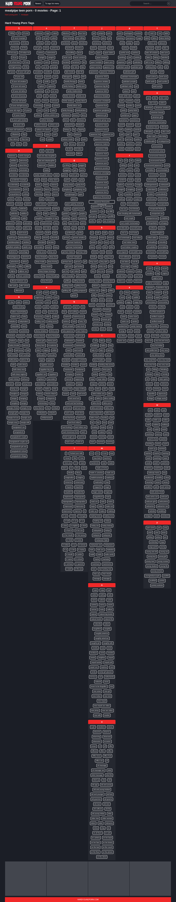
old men (107, 804)
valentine (150, 288)
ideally (70, 473)
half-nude (80, 336)
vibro (157, 374)
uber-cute (163, 98)
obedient (101, 727)
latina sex (108, 408)
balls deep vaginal (19, 374)
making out (98, 521)
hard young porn (11, 15)
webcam (164, 497)
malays (107, 530)
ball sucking (24, 355)
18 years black (18, 115)
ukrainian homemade (157, 122)
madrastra (98, 482)
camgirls (51, 57)
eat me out (53, 312)
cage (47, 33)
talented (165, 57)
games (83, 175)
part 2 (136, 134)
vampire (158, 293)
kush (103, 329)
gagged (82, 165)
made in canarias (96, 473)
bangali (24, 389)
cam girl (38, 48)
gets (83, 271)
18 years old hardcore (15, 130)
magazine (98, 487)
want (166, 434)
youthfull (153, 581)
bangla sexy (12, 422)
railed (138, 161)
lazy (104, 422)
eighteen (41, 379)
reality (135, 266)
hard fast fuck (69, 418)
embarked (42, 413)
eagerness (39, 297)
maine (110, 501)
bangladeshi (19, 432)
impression (80, 506)
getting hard (67, 286)
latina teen (109, 413)
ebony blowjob (52, 336)
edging (46, 350)
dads (56, 175)
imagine (80, 477)
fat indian (78, 149)
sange (122, 331)
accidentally (13, 185)
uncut (163, 175)
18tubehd (15, 134)
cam (54, 43)
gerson (77, 262)
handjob (66, 360)
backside (10, 336)
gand (74, 180)
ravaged (121, 189)
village (150, 398)
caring (47, 106)
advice (24, 262)
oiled (109, 770)
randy (130, 180)
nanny (102, 605)
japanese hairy (101, 125)
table (166, 33)
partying (130, 149)
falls (83, 77)
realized (121, 271)
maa (111, 453)
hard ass (67, 408)
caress (45, 101)
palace (126, 91)
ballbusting (13, 360)
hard (73, 394)
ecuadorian (52, 345)
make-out (109, 506)
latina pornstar (96, 408)
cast (42, 139)
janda (110, 48)
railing (123, 165)
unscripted (163, 247)
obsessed (107, 737)
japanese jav (108, 134)
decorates (39, 247)
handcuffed (69, 355)
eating (55, 317)
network (98, 682)
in (84, 511)
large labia (102, 379)
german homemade (74, 247)
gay (64, 223)
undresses (163, 199)
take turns (164, 53)
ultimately (148, 132)
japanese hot (95, 134)
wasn (166, 458)
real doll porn (136, 228)
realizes (130, 271)
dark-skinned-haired (42, 209)
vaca (157, 268)
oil (107, 761)
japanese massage (102, 139)
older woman (107, 818)
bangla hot (25, 413)
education (41, 355)
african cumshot (23, 276)
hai (83, 307)
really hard (121, 276)
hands (83, 365)
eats (42, 326)
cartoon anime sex (51, 115)
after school (24, 286)
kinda (109, 252)
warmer (148, 453)
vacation (150, 273)
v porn (149, 268)
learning (110, 442)
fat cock (81, 144)
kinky (94, 266)
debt (55, 233)
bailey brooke (14, 345)
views (165, 389)
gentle (81, 228)
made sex (110, 473)
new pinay (95, 710)
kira (110, 266)
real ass (124, 209)
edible (54, 350)
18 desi (25, 43)
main (103, 501)
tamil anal (163, 77)
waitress (158, 415)
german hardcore (74, 242)
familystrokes (81, 110)
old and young (106, 785)
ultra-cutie (151, 136)
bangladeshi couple (19, 437)
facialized (75, 62)
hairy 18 (82, 321)
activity (26, 199)
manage (97, 578)
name (109, 600)
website (152, 511)
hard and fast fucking (74, 403)
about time (23, 165)
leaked (101, 432)
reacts (137, 194)
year (157, 532)
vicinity (165, 374)
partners (130, 144)
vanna (149, 297)
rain (136, 165)
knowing (107, 310)
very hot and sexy (161, 341)
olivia (96, 828)
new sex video (107, 710)
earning (39, 302)
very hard (165, 336)
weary (165, 482)
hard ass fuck (79, 408)
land (108, 360)
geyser (74, 295)
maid (108, 497)
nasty (102, 609)
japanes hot (108, 67)
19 (13, 144)
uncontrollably (162, 170)
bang (18, 384)
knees (109, 295)
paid (122, 43)
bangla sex (26, 418)
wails (157, 410)
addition (24, 213)
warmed (162, 449)
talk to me (149, 62)
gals (75, 170)
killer (111, 247)
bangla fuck (25, 408)
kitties (111, 290)
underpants (164, 185)
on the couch (107, 847)
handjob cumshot (78, 360)
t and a (152, 33)
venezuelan (163, 302)
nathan (109, 609)
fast (77, 139)
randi (138, 175)
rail (131, 161)
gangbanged (70, 194)
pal (136, 86)
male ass (100, 550)
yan (159, 528)
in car (75, 521)
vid (147, 379)
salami (129, 307)
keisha (110, 238)
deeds (48, 247)
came (46, 48)
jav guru (93, 216)
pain (136, 43)
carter (53, 110)
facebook (65, 43)
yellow (158, 537)
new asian (97, 691)
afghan (13, 271)
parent (121, 125)
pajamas (121, 62)
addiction (14, 213)
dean (55, 228)
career (53, 96)
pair (129, 57)
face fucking (68, 38)
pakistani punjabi (129, 81)
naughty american (102, 638)
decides (51, 242)
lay (92, 422)
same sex (125, 321)
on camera (96, 838)
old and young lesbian (102, 790)
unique (161, 228)
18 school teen (14, 62)
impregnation (81, 501)
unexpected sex (157, 213)
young (163, 547)
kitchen (95, 286)
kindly (93, 257)
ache (26, 189)
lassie (110, 384)
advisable (11, 266)
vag (157, 273)
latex (109, 394)
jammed (102, 48)
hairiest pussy (78, 317)
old (109, 780)
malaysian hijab (102, 540)
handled (65, 365)
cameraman (51, 53)
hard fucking (66, 427)
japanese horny (102, 130)
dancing (39, 194)
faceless (79, 48)
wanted (163, 439)
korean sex (98, 324)
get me (65, 271)
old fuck (109, 794)
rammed (122, 175)
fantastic (80, 125)
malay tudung (107, 526)
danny (47, 194)
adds (24, 218)
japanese (93, 72)
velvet (165, 297)
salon (121, 312)
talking (166, 62)
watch (156, 463)
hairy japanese (67, 331)
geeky (67, 228)
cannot (47, 77)
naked (101, 600)
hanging (69, 374)
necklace (93, 653)
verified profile (152, 326)
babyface (12, 321)
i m (76, 463)
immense (68, 482)
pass (137, 149)
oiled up (96, 780)
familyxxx (66, 115)
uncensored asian (157, 151)
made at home (102, 468)
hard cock (69, 413)
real (123, 204)
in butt (67, 521)
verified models (157, 321)
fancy (84, 115)
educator (52, 355)
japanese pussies (101, 168)
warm (165, 444)
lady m (93, 350)
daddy (46, 170)
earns (48, 302)
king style (104, 262)
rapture (120, 185)
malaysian (107, 535)
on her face (95, 842)
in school (78, 559)
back (24, 326)
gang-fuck (80, 185)
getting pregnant (79, 290)
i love (82, 458)
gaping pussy (78, 209)
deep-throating (52, 276)
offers (102, 751)
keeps (102, 238)
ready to (138, 199)
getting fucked (78, 281)
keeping (94, 238)
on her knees (108, 842)
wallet (156, 429)
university (163, 238)
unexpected (163, 204)
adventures (15, 262)
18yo (24, 134)
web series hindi (157, 492)
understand (151, 189)
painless (135, 53)
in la (65, 550)
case (55, 130)
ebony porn (52, 341)
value (149, 293)
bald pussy (19, 350)
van (165, 293)
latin (91, 398)
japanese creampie (102, 101)
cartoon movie (40, 125)
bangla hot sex (13, 418)
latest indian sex (98, 394)
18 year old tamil (19, 101)
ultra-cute (165, 132)
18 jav (14, 57)
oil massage (101, 765)
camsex (55, 62)
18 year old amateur (18, 81)
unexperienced (152, 218)
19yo (19, 144)
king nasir (93, 262)
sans (130, 331)
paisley (137, 57)
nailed (94, 595)
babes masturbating (19, 312)
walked (156, 424)
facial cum (67, 57)
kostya (107, 324)
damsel (54, 185)
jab (94, 33)
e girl (39, 293)
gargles (82, 213)
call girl (45, 38)
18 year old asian (19, 86)
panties (130, 106)
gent (74, 228)
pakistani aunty (123, 67)
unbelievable (150, 141)
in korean (82, 545)
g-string (66, 165)
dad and (50, 151)
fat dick (69, 149)
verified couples (157, 317)
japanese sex (102, 178)
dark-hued (52, 204)
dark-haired (41, 204)
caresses (54, 101)
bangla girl (13, 413)
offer (110, 746)
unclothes (150, 170)
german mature (68, 252)
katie (98, 233)
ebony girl (40, 341)
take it (165, 48)
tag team (150, 48)
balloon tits (25, 360)
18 (19, 33)
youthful (166, 576)
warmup (166, 453)
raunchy (130, 185)
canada (54, 67)
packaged (128, 33)
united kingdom (157, 233)
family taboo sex (74, 106)
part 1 (129, 134)
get (85, 262)
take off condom (152, 53)
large (92, 379)
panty (124, 110)
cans (55, 77)
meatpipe (24, 15)
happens (70, 384)
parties (137, 139)
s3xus (127, 293)
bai (27, 341)
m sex (104, 453)
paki (129, 62)
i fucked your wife (76, 453)
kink (112, 262)
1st (25, 144)
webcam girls (151, 501)
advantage (24, 252)
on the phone (108, 852)
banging (23, 398)
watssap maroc (154, 473)
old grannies (96, 799)
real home (134, 233)
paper (135, 115)
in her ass (79, 530)
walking (165, 424)
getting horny (80, 286)
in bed (72, 516)
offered (94, 751)
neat (102, 648)
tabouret (162, 43)
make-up (93, 511)
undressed (152, 199)
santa (137, 331)
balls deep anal (19, 370)
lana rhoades (99, 360)
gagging (67, 170)
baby (24, 317)
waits (166, 415)
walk (148, 424)
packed (138, 33)
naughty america (102, 633)
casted (49, 139)
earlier (48, 297)
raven (139, 189)
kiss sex (101, 271)
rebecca (121, 281)
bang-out (14, 389)
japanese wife (97, 207)
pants (138, 106)
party (121, 149)
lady (110, 345)
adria (19, 228)
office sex (99, 761)
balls (13, 365)
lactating (95, 345)
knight (94, 300)
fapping (81, 130)
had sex (67, 307)
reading (121, 199)
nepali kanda (96, 662)
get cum (69, 266)
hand (69, 350)
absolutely (24, 170)
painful (133, 48)
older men (95, 818)
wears (158, 482)
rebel (129, 281)
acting (25, 194)
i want (82, 463)
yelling (150, 537)
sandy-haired (136, 326)
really (139, 271)
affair (20, 266)
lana (108, 355)
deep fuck (53, 257)
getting (67, 281)
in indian (66, 545)
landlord (96, 370)
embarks (52, 413)
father (79, 154)
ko (101, 315)
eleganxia (51, 398)
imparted (78, 487)
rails (130, 165)
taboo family (164, 38)
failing (66, 67)
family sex (81, 96)
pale (133, 91)
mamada (106, 559)
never (106, 682)
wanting (149, 444)
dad (41, 151)
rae (120, 161)
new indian (97, 696)
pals (121, 101)
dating (53, 213)
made (111, 463)
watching (158, 468)
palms (136, 96)
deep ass (52, 252)
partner (121, 144)
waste (148, 463)
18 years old (19, 125)
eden (38, 350)
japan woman (96, 67)
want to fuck (152, 439)
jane (91, 53)
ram (136, 170)
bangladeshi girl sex (19, 446)
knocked (100, 305)
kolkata (108, 315)
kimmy (95, 252)
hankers (79, 374)
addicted (23, 209)
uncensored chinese (157, 156)
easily (38, 307)
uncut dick (163, 180)
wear (167, 477)
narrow (94, 609)
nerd (112, 667)
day (36, 223)
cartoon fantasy (46, 120)
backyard (20, 336)
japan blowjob (102, 57)
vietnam (164, 384)
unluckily (162, 242)
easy (38, 312)
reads (129, 199)
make (100, 506)
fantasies (81, 120)
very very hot (150, 365)
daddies (52, 165)
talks (160, 67)
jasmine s (94, 211)
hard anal (81, 394)
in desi (64, 526)
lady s (102, 350)
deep (56, 247)
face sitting (80, 38)
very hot (149, 341)
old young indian (98, 814)
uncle (167, 165)
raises (130, 170)
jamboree (107, 43)
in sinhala (68, 564)
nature (106, 624)
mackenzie (95, 463)
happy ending (80, 389)
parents (130, 125)
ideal (84, 468)
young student (152, 566)
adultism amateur (13, 247)
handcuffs (80, 355)
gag (74, 165)
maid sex (94, 501)
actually (19, 204)
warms (156, 453)
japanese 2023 (102, 77)
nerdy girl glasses (105, 672)
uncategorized (163, 141)
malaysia (96, 535)
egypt (42, 360)
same (124, 317)
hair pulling (73, 312)
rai (126, 161)
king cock (108, 257)
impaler (69, 487)
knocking (97, 310)
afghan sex (23, 271)
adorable (27, 223)
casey (47, 134)
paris (138, 125)
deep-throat (39, 276)
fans (73, 120)
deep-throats (46, 281)
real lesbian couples (129, 247)
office (110, 751)
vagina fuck (157, 278)
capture (41, 86)
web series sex (152, 497)
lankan (102, 374)
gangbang (67, 189)
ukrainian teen (152, 127)
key (100, 242)
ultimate (164, 127)
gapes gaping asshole (74, 204)
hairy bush (81, 326)
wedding (161, 511)
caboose (39, 33)
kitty (94, 295)
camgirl (42, 57)
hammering (80, 345)
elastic (38, 389)
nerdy (93, 672)
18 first (23, 48)
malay (107, 521)
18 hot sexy (12, 53)
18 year (11, 72)
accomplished (15, 189)
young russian (163, 561)
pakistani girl (136, 67)
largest (93, 384)
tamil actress (151, 77)
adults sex (27, 247)
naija (102, 590)
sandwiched (122, 326)
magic (107, 487)
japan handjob (96, 62)
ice (71, 468)
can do (45, 67)
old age (95, 785)
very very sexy (163, 365)
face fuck (82, 33)
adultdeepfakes (14, 242)
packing (120, 38)
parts (138, 144)
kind (102, 252)
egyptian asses (46, 365)
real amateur (132, 204)
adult (13, 233)
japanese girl (102, 115)
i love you (67, 463)
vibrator (149, 374)
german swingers (74, 257)
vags (165, 283)
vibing (155, 370)
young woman (157, 571)
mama (97, 559)
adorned (10, 228)
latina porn (107, 403)
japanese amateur (102, 81)
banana (10, 384)
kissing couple (95, 281)
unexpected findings (157, 209)
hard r (83, 432)
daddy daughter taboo (43, 175)
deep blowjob (41, 257)
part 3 (121, 139)
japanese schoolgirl (101, 173)
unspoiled (152, 257)
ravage (138, 185)
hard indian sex (80, 427)
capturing (39, 91)
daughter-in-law (51, 218)
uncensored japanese (153, 165)
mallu (99, 554)
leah (110, 427)
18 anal (25, 33)
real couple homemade (129, 223)
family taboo (81, 101)
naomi (110, 605)
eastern (54, 307)
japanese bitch (101, 91)
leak (94, 432)
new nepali (102, 701)
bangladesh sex (19, 427)
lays (98, 422)
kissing (105, 276)
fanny (66, 120)
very (147, 336)
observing (96, 737)
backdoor (13, 331)
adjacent (10, 223)
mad (103, 463)
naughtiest (97, 629)
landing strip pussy (106, 365)
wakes (165, 420)
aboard (13, 165)
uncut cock (152, 180)
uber (155, 98)
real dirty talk (123, 228)
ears (55, 302)
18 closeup (14, 43)
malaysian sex (96, 545)
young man (150, 561)
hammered (68, 345)
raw (120, 194)
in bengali (82, 516)
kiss (93, 271)
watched (165, 463)
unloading (152, 242)
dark (41, 199)
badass (12, 341)
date (45, 213)
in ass (65, 516)
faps (69, 134)
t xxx (159, 33)
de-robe (47, 228)
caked (55, 33)
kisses (97, 276)
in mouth (69, 554)
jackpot (101, 33)
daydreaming (46, 223)
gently (80, 233)
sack (122, 297)
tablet (147, 38)
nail (109, 590)
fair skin (75, 67)
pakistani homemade (129, 77)
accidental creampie (19, 180)
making (111, 511)
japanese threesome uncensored (102, 202)
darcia (55, 194)
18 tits (26, 67)
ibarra (64, 468)
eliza (52, 403)
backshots (24, 331)
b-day (11, 302)
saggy (128, 302)
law (112, 418)
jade (103, 38)
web (156, 487)
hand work (78, 350)
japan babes (109, 53)
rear (130, 276)
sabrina (135, 293)
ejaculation (40, 384)
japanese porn (101, 163)
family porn (81, 86)
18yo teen (25, 139)
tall (166, 67)
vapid (157, 297)
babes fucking (19, 307)
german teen (67, 262)
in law (72, 550)
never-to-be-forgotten (99, 686)
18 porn (23, 57)
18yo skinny (13, 139)
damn (46, 185)
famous (75, 115)
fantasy (67, 130)
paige (129, 43)
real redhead (125, 257)
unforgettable (152, 223)
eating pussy (52, 321)
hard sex (81, 437)
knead (101, 295)
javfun (92, 221)
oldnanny (109, 823)
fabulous (66, 33)
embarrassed (47, 418)
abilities (14, 161)
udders (162, 103)
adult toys (12, 238)
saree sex (121, 341)
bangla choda (13, 408)
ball (28, 350)
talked (158, 62)
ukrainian (148, 108)
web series (165, 487)
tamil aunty (157, 86)
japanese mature (102, 144)
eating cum (40, 321)
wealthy (159, 477)
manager (106, 578)
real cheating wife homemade (129, 213)
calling (40, 43)
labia (102, 341)
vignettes (151, 394)
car (47, 91)
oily (103, 780)
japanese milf (102, 149)
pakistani (137, 62)
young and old (151, 552)
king (100, 257)
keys (106, 242)
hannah (69, 379)
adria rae (27, 228)
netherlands (109, 677)
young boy (152, 556)
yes (165, 537)
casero (39, 134)
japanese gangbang (101, 110)
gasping (82, 218)
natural (93, 614)
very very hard (164, 360)
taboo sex (152, 43)
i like (74, 458)
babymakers (24, 321)
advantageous (13, 257)
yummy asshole (157, 585)
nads (95, 590)
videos (149, 384)
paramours (135, 120)
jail (109, 38)
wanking (149, 434)
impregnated (67, 501)
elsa (48, 408)
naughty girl (95, 643)
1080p (11, 33)
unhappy (163, 223)
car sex (54, 91)
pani (137, 101)
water (167, 468)
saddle (135, 297)
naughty (107, 629)
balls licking (14, 379)
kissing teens (109, 281)
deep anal (41, 252)
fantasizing (69, 125)
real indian (137, 238)
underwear (163, 189)
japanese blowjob (101, 96)
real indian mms (129, 242)
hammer (80, 341)
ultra (157, 132)
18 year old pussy (19, 96)
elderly (39, 394)
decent (45, 238)
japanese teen (102, 192)
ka (92, 233)
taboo (154, 38)
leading (95, 427)
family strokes (68, 101)
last (91, 389)
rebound (138, 281)
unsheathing (162, 252)
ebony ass (54, 331)
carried (55, 106)
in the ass (78, 569)
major (93, 506)
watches (148, 468)
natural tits (108, 619)
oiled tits (109, 775)
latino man (94, 418)
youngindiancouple (152, 576)
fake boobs (70, 72)
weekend (165, 516)
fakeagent (67, 77)
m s (97, 453)
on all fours (97, 833)
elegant (41, 398)
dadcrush (41, 165)
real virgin (125, 266)
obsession (97, 741)
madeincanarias (97, 477)
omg (103, 828)
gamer (64, 175)
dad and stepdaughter (46, 161)
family (81, 81)
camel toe (55, 48)
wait (163, 410)
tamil (161, 72)
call (38, 38)
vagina (164, 273)
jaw (99, 221)
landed (93, 365)
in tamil (69, 569)
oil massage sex (98, 770)
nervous (93, 677)
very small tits (150, 360)
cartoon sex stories (43, 130)
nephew (104, 667)
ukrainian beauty (157, 112)
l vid (95, 341)
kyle (109, 329)
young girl (162, 556)
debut (37, 238)
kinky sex (102, 266)
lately (98, 389)
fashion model (67, 139)
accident (13, 175)
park (120, 130)
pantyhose (126, 115)
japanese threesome (102, 197)
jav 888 (110, 211)
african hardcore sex (19, 281)
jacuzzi (95, 38)
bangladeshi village (19, 456)
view (149, 389)
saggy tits (137, 302)
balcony (26, 345)
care (45, 96)
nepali (110, 658)
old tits (107, 809)
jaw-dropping (109, 221)
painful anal (124, 53)
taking (156, 57)
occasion (107, 741)
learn (92, 442)
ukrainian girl (157, 117)
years (164, 532)
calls (47, 43)
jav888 (111, 216)
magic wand (97, 492)
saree (138, 336)
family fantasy (68, 86)
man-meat (106, 574)
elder (55, 389)
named (94, 605)
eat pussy (38, 317)
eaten (48, 317)
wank (164, 429)
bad (29, 336)
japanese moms (102, 158)
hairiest (67, 317)
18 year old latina (19, 91)
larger (111, 379)
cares (37, 101)
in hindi (69, 540)
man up (96, 574)
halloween (69, 341)
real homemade (124, 238)
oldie (100, 823)
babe (19, 302)
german (66, 238)
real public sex (135, 252)
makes (102, 511)
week (157, 516)
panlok (121, 106)
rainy (122, 170)
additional (15, 218)
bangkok (14, 403)
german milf (81, 252)
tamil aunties (163, 81)
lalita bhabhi (98, 355)
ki (112, 242)
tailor (158, 48)
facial (80, 53)
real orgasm (122, 252)
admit (19, 223)
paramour (123, 120)
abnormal (23, 161)
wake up (157, 420)
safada (120, 302)
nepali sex (94, 667)
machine (107, 458)
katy (111, 233)
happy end (67, 389)
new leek (107, 696)
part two (129, 139)
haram (65, 394)
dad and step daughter (46, 156)
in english (74, 526)
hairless (66, 321)
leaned (93, 437)
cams (47, 62)
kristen (95, 329)
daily (37, 180)
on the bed (95, 847)
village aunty (161, 398)
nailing (102, 595)
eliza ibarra (39, 408)
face (74, 33)
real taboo (125, 262)
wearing (149, 482)
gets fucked (81, 276)
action (11, 199)
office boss (97, 756)
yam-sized (150, 528)
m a (91, 453)
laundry (104, 418)
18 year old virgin (14, 110)
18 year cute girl (23, 72)
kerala (93, 242)
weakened (149, 477)
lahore (109, 350)
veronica (164, 326)
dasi (39, 213)
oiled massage (97, 775)
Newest (38, 3)
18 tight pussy (15, 67)
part (121, 134)
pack (120, 33)
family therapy (67, 110)
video (154, 379)
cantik (46, 81)
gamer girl (74, 175)
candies (48, 72)
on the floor (95, 852)
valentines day (162, 288)
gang (81, 180)
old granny (108, 799)
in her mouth (68, 535)
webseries (150, 506)
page (139, 38)
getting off (66, 290)
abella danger (24, 156)
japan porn (109, 62)
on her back (107, 838)
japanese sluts (101, 183)
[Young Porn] (18, 3)
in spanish (79, 564)
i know (67, 458)
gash (74, 218)
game (82, 170)
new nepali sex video (102, 706)
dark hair (50, 199)
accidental (24, 175)
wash (149, 458)
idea (77, 468)
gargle (74, 213)
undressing (151, 204)
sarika (131, 341)
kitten (104, 290)
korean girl (106, 319)
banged (24, 394)
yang (165, 528)
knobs (109, 300)
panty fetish (133, 110)
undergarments (151, 185)
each (46, 293)
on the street (101, 857)
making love (108, 516)
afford (28, 266)
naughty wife (108, 643)
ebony (49, 326)
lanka (95, 374)
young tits (164, 566)
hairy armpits (68, 326)
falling (76, 77)
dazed (38, 228)
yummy (162, 581)
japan (99, 53)
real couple (129, 218)
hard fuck (80, 418)
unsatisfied (152, 247)
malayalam (97, 530)
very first (155, 336)
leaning (102, 437)
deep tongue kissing (46, 271)
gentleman (70, 233)
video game (163, 379)
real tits (135, 262)
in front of (68, 530)
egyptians (53, 374)
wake (148, 420)
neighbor (101, 658)
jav (103, 211)
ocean (93, 746)
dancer (55, 189)
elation (47, 389)
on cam (107, 833)
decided (42, 242)
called (54, 38)
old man (97, 804)
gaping (67, 209)
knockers (110, 305)
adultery (26, 242)
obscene (97, 732)
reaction (129, 194)
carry (39, 110)
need (102, 653)
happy (79, 384)
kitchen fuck (106, 286)
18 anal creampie (18, 38)
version (150, 331)
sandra (134, 321)
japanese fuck (102, 106)
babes (26, 302)
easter (46, 307)
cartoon (38, 115)
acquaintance (15, 194)
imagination (69, 477)
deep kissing (52, 262)
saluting (137, 312)
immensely (79, 482)
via (148, 370)
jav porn (102, 216)
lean (109, 432)
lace (108, 341)
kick (98, 247)
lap (110, 374)
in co (82, 521)
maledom (110, 550)
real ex (124, 233)
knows (95, 315)
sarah (131, 336)
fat (66, 144)
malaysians (109, 545)
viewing (157, 389)
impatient (68, 492)
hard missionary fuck (70, 432)
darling (55, 209)
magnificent (98, 497)
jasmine (109, 207)
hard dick (79, 413)
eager (53, 293)
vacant (164, 268)
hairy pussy (69, 336)
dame (38, 185)
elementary (43, 403)
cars (46, 110)
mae (107, 482)
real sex (136, 257)
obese (110, 727)
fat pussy (70, 154)
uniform (153, 228)
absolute (13, 170)
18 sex (26, 62)
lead (111, 422)
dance (47, 189)
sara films (122, 336)
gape (81, 194)
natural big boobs (106, 614)
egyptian (50, 360)
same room (133, 317)
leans (110, 437)
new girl (107, 691)
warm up (152, 449)
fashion (77, 134)
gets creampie (68, 276)
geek (83, 223)
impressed (68, 506)
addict (14, 209)
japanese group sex (101, 120)
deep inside (40, 262)
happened (79, 379)
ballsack (25, 379)
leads (103, 427)
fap (74, 130)
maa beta (97, 458)
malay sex (95, 526)
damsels (38, 189)
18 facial (15, 48)
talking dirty (151, 67)
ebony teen (40, 345)
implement (68, 497)
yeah (150, 532)
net (100, 677)
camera (40, 53)
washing (157, 458)
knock (92, 305)
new (111, 686)
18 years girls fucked (19, 120)
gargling (66, 218)
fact (84, 62)
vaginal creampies (154, 283)
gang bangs (68, 185)
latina (98, 398)
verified (161, 307)
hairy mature (81, 331)
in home (79, 540)
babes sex (15, 317)
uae (148, 98)
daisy (44, 180)
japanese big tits (102, 86)
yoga (162, 542)
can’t (53, 81)
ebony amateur (41, 331)
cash (54, 134)
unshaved (151, 252)
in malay (81, 550)
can (38, 67)
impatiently (79, 492)
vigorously (162, 394)
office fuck (107, 756)
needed (110, 653)
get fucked (79, 266)
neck (109, 648)
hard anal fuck (74, 398)
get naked (75, 271)
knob (102, 300)
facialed (66, 62)
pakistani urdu (126, 86)
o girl (93, 727)
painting (122, 57)
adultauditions (24, 238)
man (93, 569)
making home (96, 516)
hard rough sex (69, 437)
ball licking (13, 355)
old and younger (97, 794)
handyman (80, 370)
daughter (39, 218)
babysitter (15, 326)
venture (153, 307)
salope (128, 312)
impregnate (79, 497)
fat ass (72, 144)
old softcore (98, 809)
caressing (38, 106)
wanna (158, 434)
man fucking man (105, 569)
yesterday (153, 542)
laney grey (107, 370)
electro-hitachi (51, 394)
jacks (109, 33)
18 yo (29, 130)
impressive (67, 511)
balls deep (22, 365)
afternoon (19, 290)
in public (79, 554)
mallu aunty (109, 554)
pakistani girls (129, 72)
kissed (109, 271)
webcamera (163, 501)
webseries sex (162, 506)
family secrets (69, 96)
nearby (95, 648)
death (48, 233)
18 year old (19, 77)
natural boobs (96, 619)
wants (158, 444)
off (105, 746)
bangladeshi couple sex (19, 442)
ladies (103, 345)
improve (78, 511)
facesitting (70, 53)
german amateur (79, 238)
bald (10, 350)
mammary (96, 564)
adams (27, 204)
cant (39, 81)
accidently (25, 185)
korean (96, 319)
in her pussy (80, 535)
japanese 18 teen (107, 72)
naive (94, 600)
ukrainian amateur (162, 108)
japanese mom (101, 154)
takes (149, 57)
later (104, 389)
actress (10, 204)
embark (55, 408)
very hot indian (157, 345)
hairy (74, 321)
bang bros (27, 384)
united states (152, 238)
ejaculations (52, 384)
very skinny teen (157, 355)
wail (150, 410)
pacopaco (130, 38)
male (92, 550)
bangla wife (25, 422)
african (11, 276)
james (93, 48)
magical (108, 492)
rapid (138, 180)
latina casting (109, 398)
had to (76, 307)
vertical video (162, 331)
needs (92, 658)
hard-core (69, 442)
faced (74, 43)
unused (162, 257)
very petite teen (152, 350)
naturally (98, 624)
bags (20, 341)
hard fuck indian (74, 422)
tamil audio (151, 81)
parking (128, 130)
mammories (107, 564)
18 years (27, 110)
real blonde (134, 209)
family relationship (74, 91)
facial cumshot (79, 57)
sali (137, 307)
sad (128, 297)
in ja (73, 545)
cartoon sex (53, 125)
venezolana (151, 302)
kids (105, 247)
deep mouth (46, 266)
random (122, 180)
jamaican (96, 43)
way (164, 473)
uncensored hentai (157, 161)
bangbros (14, 394)
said (122, 307)
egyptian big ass (46, 370)
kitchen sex (94, 290)
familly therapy (70, 81)
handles (75, 365)
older (110, 814)
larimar (102, 384)
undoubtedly (161, 194)
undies (150, 194)
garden (65, 213)
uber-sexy (153, 103)
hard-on (79, 442)
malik (92, 554)
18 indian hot (25, 53)
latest (112, 389)
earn (56, 297)
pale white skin (125, 96)
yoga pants (153, 547)
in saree (69, 559)
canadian (38, 72)
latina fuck (96, 403)
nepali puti (108, 662)
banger (14, 398)
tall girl (153, 72)
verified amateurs (157, 312)
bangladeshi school (19, 451)
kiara (92, 247)
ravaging (130, 189)
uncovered (153, 175)
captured (51, 86)
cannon (39, 77)
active (18, 199)
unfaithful (164, 218)
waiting (149, 415)
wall (149, 429)
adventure (26, 257)
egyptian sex (41, 374)
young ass (164, 552)
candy (56, 72)
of (100, 746)
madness (109, 477)
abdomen (12, 156)
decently (54, 238)
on (109, 828)
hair (64, 312)
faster (84, 139)
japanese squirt (102, 187)
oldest (93, 823)
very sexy (164, 350)
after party (13, 286)
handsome (69, 370)
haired (83, 312)
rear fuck (138, 276)
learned (101, 442)
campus (38, 62)
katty (104, 233)
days (56, 223)
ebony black (39, 336)
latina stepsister (96, 413)
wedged (148, 516)
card (39, 96)
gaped (74, 199)
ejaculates (51, 379)
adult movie (22, 233)
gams (67, 180)
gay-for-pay (73, 223)
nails (110, 595)
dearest (39, 233)
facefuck (83, 43)
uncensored (157, 146)
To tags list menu (52, 3)
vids (156, 384)
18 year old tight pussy (19, 106)
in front (83, 526)
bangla (23, 403)
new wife (97, 715)
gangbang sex (79, 189)
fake (82, 67)
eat (44, 312)
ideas (78, 473)
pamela (129, 101)
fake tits (80, 72)
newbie (107, 715)
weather (148, 487)
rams (131, 175)
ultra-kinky (162, 136)
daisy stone (53, 180)
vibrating (164, 370)
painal (125, 48)
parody (137, 130)
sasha (138, 341)
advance (13, 252)
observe (107, 732)
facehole (69, 48)
